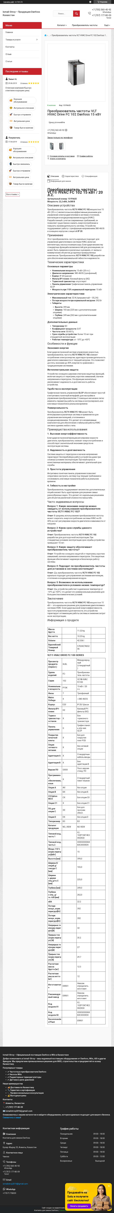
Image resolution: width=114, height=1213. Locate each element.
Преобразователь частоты (84, 25)
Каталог (61, 25)
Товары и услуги (13, 40)
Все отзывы (11, 194)
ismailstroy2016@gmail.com (15, 1184)
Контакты (10, 47)
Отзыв (8, 54)
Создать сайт (8, 2)
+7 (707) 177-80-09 (14, 1107)
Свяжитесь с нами (11, 1117)
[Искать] (76, 14)
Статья (9, 61)
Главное (9, 32)
